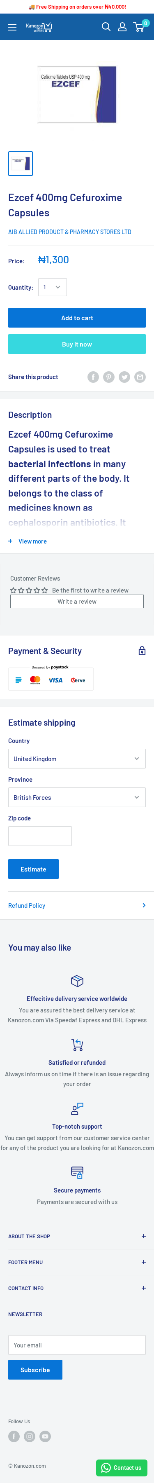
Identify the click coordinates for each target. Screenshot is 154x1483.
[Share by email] (140, 376)
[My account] (122, 26)
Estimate (33, 869)
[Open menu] (12, 27)
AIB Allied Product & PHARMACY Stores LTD (69, 231)
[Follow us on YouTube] (45, 1436)
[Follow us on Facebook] (14, 1436)
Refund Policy (26, 905)
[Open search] (106, 26)
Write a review (77, 601)
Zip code (19, 818)
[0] (139, 27)
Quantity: (20, 287)
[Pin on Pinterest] (109, 376)
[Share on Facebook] (93, 376)
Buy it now (77, 344)
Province (20, 779)
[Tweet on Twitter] (124, 376)
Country (19, 740)
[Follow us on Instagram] (29, 1436)
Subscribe (35, 1369)
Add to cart (77, 317)
